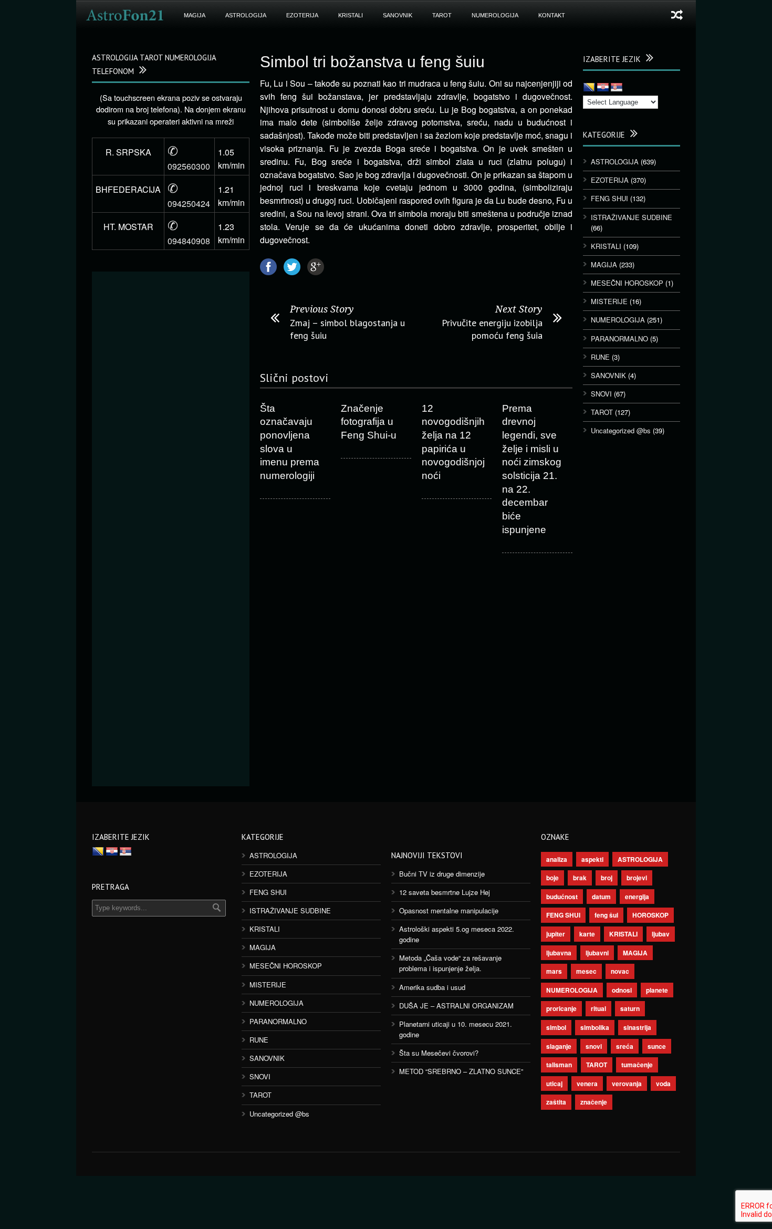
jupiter (555, 934)
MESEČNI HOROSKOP (627, 283)
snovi (594, 1046)
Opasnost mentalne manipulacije (448, 910)
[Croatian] (603, 87)
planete (657, 990)
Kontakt (551, 15)
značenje (593, 1102)
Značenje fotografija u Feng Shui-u (369, 422)
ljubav (661, 934)
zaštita (556, 1102)
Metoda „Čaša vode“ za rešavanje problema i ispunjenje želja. (450, 963)
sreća (624, 1046)
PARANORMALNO (619, 338)
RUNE (600, 357)
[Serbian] (616, 87)
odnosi (622, 990)
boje (552, 877)
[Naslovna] (125, 15)
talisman (559, 1064)
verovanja (627, 1083)
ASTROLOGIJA (245, 15)
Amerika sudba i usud (432, 987)
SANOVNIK (397, 15)
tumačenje (637, 1064)
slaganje (558, 1046)
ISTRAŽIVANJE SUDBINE (631, 217)
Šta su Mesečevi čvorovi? (438, 1053)
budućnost (562, 896)
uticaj (554, 1083)
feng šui (606, 915)
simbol (556, 1027)
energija (637, 896)
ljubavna (558, 952)
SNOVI (601, 394)
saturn (630, 1008)
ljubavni (597, 952)
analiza (556, 859)
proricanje (561, 1008)
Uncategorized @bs (621, 430)
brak (580, 877)
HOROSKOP (650, 915)
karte (587, 934)
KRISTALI (350, 15)
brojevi (637, 877)
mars (554, 971)
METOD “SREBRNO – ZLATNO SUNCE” (461, 1071)
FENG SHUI (609, 198)
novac (620, 971)
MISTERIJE (609, 301)
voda (663, 1083)
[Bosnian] (589, 87)
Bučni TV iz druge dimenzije (442, 874)
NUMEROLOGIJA (495, 15)
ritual (598, 1008)
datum (601, 896)
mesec (586, 971)
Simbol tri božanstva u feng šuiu (372, 61)
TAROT (442, 15)
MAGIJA (194, 15)
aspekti (592, 859)
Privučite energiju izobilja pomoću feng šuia (492, 329)
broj (606, 877)
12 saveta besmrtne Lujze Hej (444, 892)
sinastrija (637, 1027)
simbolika (594, 1027)
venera (587, 1083)
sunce (657, 1046)
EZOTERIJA (302, 15)
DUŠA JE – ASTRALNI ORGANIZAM (456, 1006)
